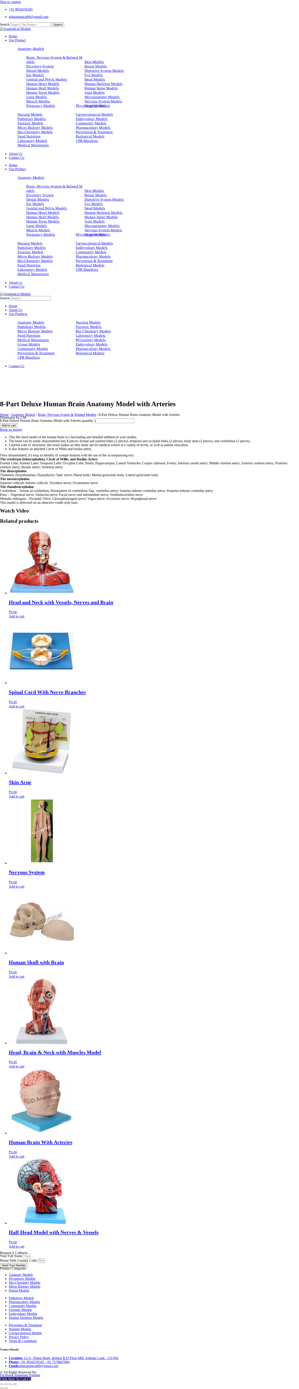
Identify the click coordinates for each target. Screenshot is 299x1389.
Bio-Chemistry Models (35, 132)
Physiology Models (91, 106)
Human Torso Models (43, 92)
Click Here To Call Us (15, 1379)
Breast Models (95, 66)
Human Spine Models (101, 88)
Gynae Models (29, 344)
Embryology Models (91, 119)
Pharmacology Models (93, 128)
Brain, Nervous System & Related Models (67, 415)
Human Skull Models (42, 88)
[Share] (10, 1384)
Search (4, 24)
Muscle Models (38, 101)
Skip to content (10, 2)
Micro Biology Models (35, 128)
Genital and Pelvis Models (46, 79)
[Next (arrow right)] (6, 1388)
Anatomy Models (31, 49)
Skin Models (94, 62)
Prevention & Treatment (94, 132)
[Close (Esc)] (15, 1384)
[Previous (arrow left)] (2, 1388)
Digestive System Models (104, 71)
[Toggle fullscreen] (6, 1384)
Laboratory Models (32, 141)
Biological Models (90, 136)
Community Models (91, 123)
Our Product (17, 40)
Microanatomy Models (102, 97)
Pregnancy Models (40, 106)
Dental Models (37, 71)
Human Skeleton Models (103, 84)
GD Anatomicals (49, 1372)
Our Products (18, 314)
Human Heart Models (42, 84)
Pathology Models (32, 119)
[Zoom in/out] (2, 1384)
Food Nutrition (29, 136)
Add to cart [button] (16, 616)
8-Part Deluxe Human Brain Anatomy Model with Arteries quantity (46, 420)
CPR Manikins (87, 141)
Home (13, 36)
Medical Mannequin (33, 145)
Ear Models (35, 75)
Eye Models (93, 75)
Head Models (94, 79)
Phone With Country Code (19, 1260)
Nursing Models (30, 114)
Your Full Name (11, 1256)
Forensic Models (30, 123)
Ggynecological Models (94, 114)
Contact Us (16, 158)
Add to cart (9, 425)
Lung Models (36, 97)
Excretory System (40, 66)
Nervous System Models (103, 101)
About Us (15, 154)
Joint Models (94, 92)
